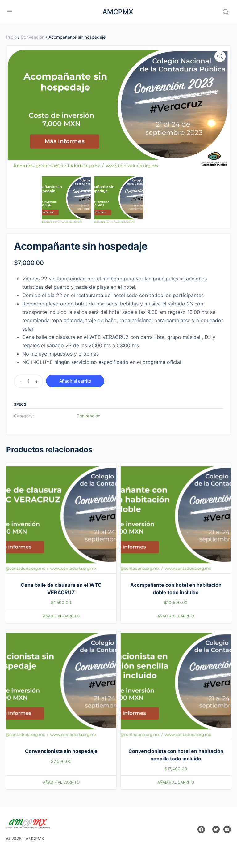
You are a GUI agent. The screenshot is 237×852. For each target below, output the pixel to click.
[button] (220, 56)
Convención (32, 37)
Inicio (11, 37)
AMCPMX (117, 12)
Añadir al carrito (75, 380)
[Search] (225, 12)
